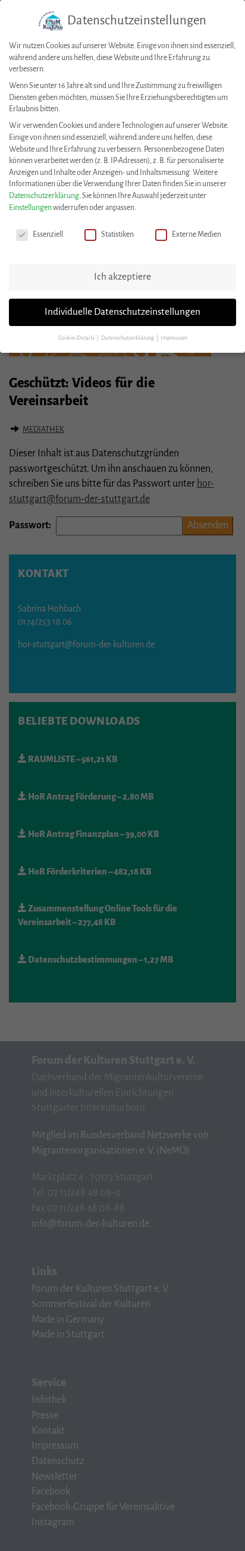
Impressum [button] (174, 338)
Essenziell (48, 234)
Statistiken (117, 234)
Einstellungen (30, 207)
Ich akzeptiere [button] (122, 276)
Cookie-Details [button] (77, 338)
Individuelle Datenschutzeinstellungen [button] (122, 311)
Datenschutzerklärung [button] (128, 338)
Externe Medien (196, 234)
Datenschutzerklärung (44, 196)
